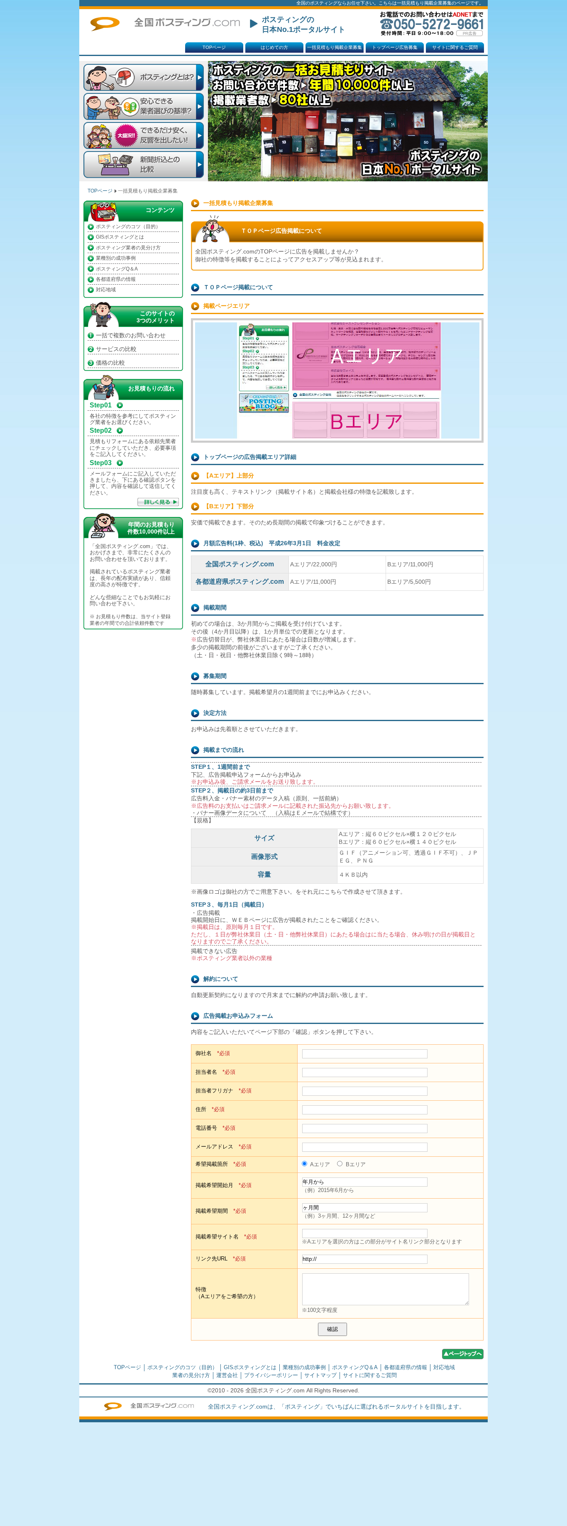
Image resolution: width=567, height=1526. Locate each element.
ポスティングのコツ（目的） (128, 226)
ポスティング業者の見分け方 (128, 248)
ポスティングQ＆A (117, 269)
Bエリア (355, 1164)
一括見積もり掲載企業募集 (334, 47)
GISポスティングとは (120, 237)
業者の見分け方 (191, 1375)
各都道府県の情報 (116, 279)
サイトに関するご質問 (455, 47)
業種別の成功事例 (116, 258)
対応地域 (106, 290)
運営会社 (227, 1375)
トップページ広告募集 (395, 47)
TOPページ (214, 47)
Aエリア (319, 1164)
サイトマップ (320, 1375)
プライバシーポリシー (271, 1375)
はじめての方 (274, 47)
